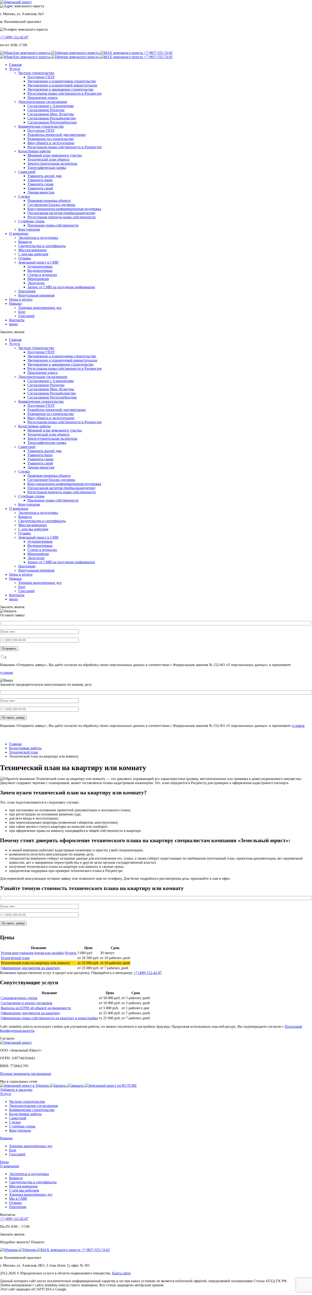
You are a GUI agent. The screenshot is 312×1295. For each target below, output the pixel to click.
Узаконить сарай (40, 188)
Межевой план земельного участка (54, 155)
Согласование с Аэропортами (50, 106)
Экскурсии (36, 283)
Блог (22, 312)
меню (13, 324)
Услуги (14, 69)
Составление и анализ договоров (26, 1003)
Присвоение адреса (42, 98)
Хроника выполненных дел (39, 308)
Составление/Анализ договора (51, 205)
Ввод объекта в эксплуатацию (50, 143)
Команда (25, 242)
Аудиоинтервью (40, 266)
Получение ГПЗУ (41, 77)
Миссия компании (32, 250)
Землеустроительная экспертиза (52, 163)
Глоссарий (26, 316)
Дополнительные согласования (42, 102)
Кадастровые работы (34, 151)
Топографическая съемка (46, 168)
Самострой (26, 172)
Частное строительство (36, 73)
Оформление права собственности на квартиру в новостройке (49, 1018)
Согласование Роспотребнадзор (52, 122)
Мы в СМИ (18, 1199)
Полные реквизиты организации (25, 1074)
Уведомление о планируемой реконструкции (62, 85)
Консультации (20, 1130)
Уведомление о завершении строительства (60, 89)
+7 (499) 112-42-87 (14, 37)
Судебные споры (31, 221)
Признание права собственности (53, 225)
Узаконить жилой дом (44, 176)
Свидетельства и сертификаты (42, 246)
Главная (15, 65)
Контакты (16, 320)
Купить (71, 953)
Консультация (29, 229)
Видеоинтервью (40, 270)
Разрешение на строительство (50, 139)
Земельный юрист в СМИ (38, 262)
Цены (4, 1162)
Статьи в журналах (42, 275)
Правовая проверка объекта (49, 200)
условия (6, 672)
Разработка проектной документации (56, 135)
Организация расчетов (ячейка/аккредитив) (61, 213)
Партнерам (26, 291)
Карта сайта (121, 1273)
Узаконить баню (40, 180)
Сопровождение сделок (19, 998)
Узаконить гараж (40, 184)
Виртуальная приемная (36, 295)
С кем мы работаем (33, 254)
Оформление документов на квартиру (30, 968)
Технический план (15, 958)
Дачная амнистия (40, 192)
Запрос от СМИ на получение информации (61, 287)
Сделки (24, 196)
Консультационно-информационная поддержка (64, 209)
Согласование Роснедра (45, 110)
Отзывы (24, 258)
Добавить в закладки (16, 1090)
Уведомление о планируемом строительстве (61, 81)
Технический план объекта (48, 159)
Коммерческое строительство (41, 126)
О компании (18, 233)
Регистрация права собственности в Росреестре (64, 93)
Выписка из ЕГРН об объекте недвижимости (36, 1008)
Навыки (15, 303)
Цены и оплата (20, 299)
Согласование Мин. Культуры (50, 114)
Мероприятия (38, 279)
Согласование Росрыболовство (51, 118)
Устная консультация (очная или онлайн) (32, 953)
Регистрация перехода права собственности (61, 217)
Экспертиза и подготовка (38, 238)
